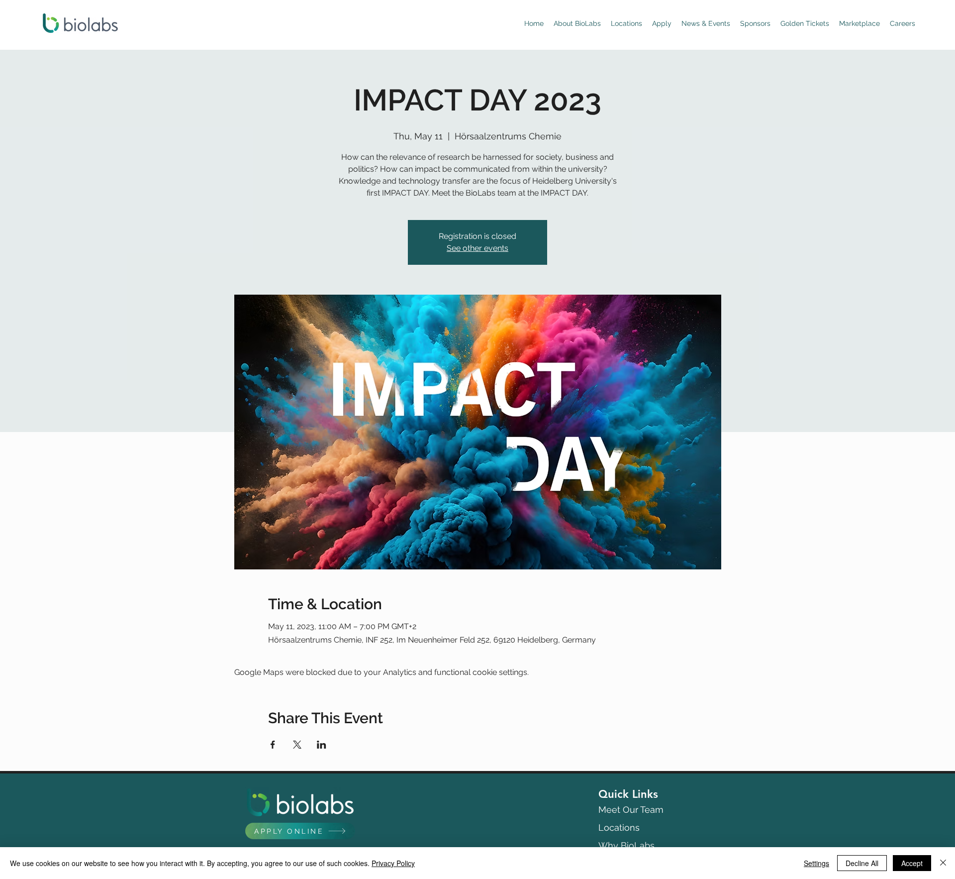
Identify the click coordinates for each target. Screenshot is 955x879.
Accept (912, 863)
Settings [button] (816, 863)
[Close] (943, 863)
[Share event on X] (297, 745)
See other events (477, 248)
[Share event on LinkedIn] (321, 745)
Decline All (862, 863)
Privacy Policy (393, 863)
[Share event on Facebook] (273, 745)
